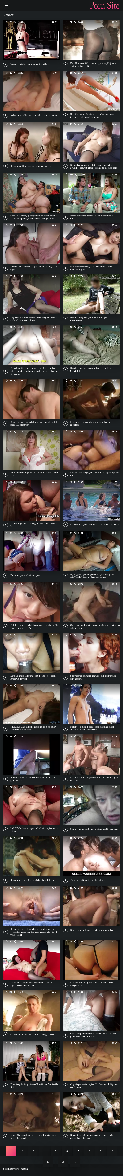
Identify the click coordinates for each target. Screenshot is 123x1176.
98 (63, 1161)
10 (112, 1151)
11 (48, 1161)
